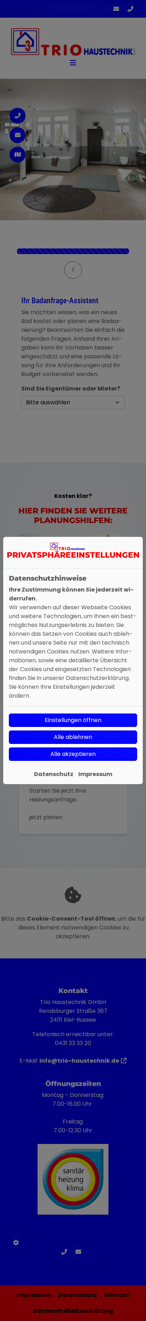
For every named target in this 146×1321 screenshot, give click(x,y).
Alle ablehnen (73, 737)
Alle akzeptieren (73, 754)
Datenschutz (53, 774)
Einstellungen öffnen (73, 720)
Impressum (95, 774)
